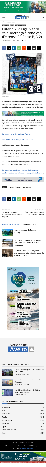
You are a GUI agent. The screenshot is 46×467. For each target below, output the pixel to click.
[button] (43, 17)
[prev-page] (3, 261)
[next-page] (7, 261)
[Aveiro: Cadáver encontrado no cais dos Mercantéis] (7, 382)
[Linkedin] (14, 48)
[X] (9, 48)
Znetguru (30, 448)
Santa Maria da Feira (20, 25)
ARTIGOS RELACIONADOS (11, 225)
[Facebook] (4, 48)
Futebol (18, 187)
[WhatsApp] (19, 48)
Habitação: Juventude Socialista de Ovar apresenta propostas (12, 214)
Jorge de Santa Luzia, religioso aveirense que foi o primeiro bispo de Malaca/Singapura (29, 253)
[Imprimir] (34, 48)
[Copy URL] (39, 48)
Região (12, 25)
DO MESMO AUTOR (29, 225)
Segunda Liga (27, 187)
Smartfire (23, 448)
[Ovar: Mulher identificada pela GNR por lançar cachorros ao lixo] (7, 392)
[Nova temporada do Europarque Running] (7, 232)
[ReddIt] (24, 48)
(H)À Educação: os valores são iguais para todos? (34, 213)
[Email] (29, 48)
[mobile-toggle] (3, 17)
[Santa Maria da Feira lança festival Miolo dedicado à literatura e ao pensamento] (7, 243)
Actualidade (11, 22)
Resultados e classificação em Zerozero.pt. (18, 139)
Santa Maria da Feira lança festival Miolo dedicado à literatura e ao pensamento (27, 242)
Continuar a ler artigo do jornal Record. (16, 134)
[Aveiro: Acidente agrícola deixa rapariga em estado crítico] (7, 372)
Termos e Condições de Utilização (23, 442)
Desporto (11, 187)
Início (3, 22)
